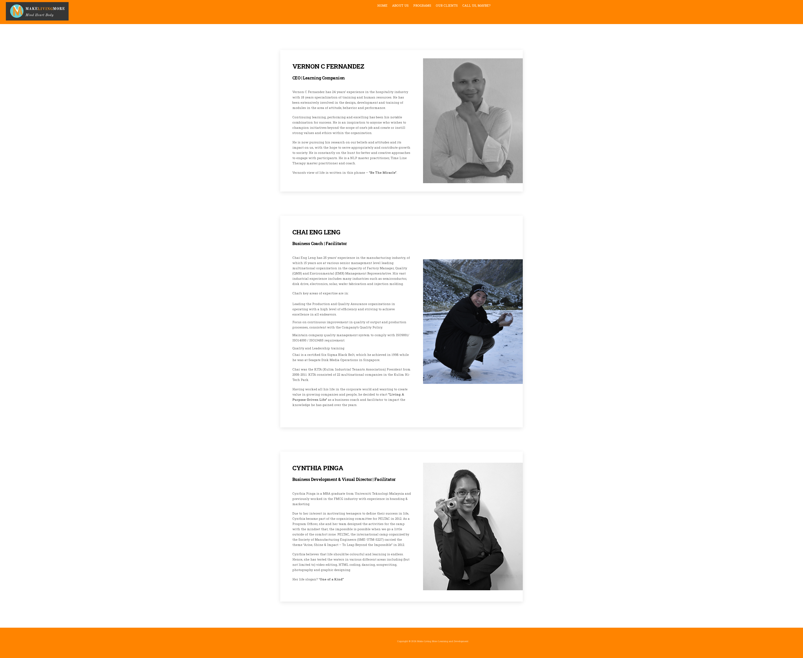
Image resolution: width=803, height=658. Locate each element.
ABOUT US (400, 5)
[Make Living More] (37, 18)
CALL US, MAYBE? (476, 5)
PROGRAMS (422, 5)
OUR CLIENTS (447, 5)
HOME (382, 5)
